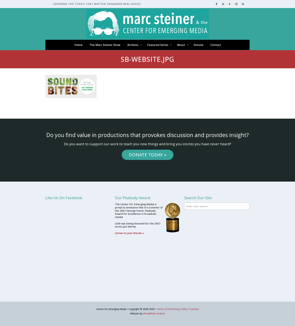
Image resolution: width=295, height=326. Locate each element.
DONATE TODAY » (147, 155)
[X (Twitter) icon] (223, 4)
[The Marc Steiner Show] (147, 24)
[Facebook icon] (216, 4)
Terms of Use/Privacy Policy (172, 309)
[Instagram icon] (236, 4)
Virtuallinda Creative (154, 313)
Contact (194, 309)
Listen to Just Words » (129, 233)
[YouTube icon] (229, 4)
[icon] (243, 4)
